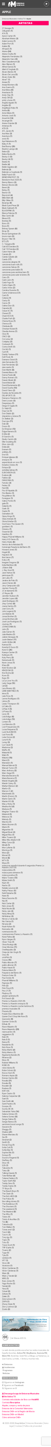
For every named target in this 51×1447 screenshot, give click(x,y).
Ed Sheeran (7, 429)
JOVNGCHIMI (7, 626)
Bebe (4, 151)
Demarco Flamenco (10, 398)
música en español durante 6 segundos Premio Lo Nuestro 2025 (23, 866)
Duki (4, 424)
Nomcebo (6, 929)
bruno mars (6, 236)
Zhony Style (7, 1304)
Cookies (18, 1426)
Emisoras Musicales (9, 19)
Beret (4, 187)
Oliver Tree (7, 942)
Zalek (4, 1296)
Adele (4, 46)
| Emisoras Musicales (28, 1423)
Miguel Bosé (7, 832)
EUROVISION (7, 472)
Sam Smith (6, 1101)
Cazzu (4, 303)
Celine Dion (7, 305)
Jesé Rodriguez (8, 601)
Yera (4, 1288)
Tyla (4, 1255)
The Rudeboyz (8, 1204)
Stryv (4, 1163)
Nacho (5, 885)
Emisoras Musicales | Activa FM (18, 4)
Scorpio (5, 1106)
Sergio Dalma (7, 1119)
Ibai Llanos (6, 557)
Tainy (4, 1170)
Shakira (5, 1132)
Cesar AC (6, 311)
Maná (4, 760)
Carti (4, 295)
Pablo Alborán (8, 962)
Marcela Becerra (9, 775)
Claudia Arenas (8, 331)
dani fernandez (8, 362)
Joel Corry (6, 609)
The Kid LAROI (8, 1196)
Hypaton (5, 555)
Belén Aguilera (8, 167)
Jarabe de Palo (8, 580)
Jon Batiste (6, 614)
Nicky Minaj (7, 913)
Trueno (5, 1250)
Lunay (4, 742)
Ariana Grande (8, 123)
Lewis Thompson (9, 704)
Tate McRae (7, 1175)
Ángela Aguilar (8, 103)
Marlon (5, 788)
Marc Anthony (8, 770)
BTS (4, 241)
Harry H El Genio (9, 539)
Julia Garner (7, 632)
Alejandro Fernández (11, 56)
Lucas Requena (8, 729)
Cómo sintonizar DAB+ (11, 1417)
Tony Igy (5, 1237)
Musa (4, 863)
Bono (4, 223)
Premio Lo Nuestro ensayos (13, 1003)
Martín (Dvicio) (8, 796)
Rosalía (5, 1080)
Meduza (5, 809)
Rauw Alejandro (8, 1029)
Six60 (4, 1142)
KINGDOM (6, 670)
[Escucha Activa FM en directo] (46, 3)
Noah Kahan (7, 926)
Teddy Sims (7, 1183)
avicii (4, 138)
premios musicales (9, 1009)
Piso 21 (5, 991)
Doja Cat (5, 411)
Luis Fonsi (6, 734)
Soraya (5, 1155)
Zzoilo (4, 1309)
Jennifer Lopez (8, 598)
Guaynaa (6, 531)
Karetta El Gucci (8, 647)
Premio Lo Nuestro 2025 (12, 1001)
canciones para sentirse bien (14, 272)
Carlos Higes (7, 285)
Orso (4, 955)
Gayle (4, 511)
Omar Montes (7, 947)
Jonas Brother (8, 616)
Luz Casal (6, 745)
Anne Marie (7, 113)
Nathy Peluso (7, 890)
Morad (5, 855)
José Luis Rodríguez (10, 621)
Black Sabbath (8, 208)
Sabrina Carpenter (10, 1096)
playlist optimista (9, 996)
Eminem (5, 449)
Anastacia (6, 92)
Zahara (5, 1294)
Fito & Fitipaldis (8, 490)
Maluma (5, 757)
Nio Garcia (6, 921)
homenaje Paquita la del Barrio (14, 547)
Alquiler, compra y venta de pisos (16, 1405)
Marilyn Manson (8, 786)
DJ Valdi (5, 408)
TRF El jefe (6, 1247)
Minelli (4, 845)
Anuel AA (6, 118)
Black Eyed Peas (9, 205)
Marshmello (7, 793)
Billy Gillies (6, 200)
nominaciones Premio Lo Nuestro (16, 934)
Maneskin (6, 763)
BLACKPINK (7, 210)
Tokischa (6, 1224)
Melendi (5, 814)
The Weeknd (7, 1211)
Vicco (4, 1263)
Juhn (4, 629)
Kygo (4, 678)
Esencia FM (42, 1353)
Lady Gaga (6, 683)
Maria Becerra (8, 778)
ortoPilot (5, 957)
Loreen (5, 722)
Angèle (5, 105)
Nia (3, 901)
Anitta (4, 110)
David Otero (7, 390)
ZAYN (4, 1301)
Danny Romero (8, 377)
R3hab (4, 1024)
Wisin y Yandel (8, 1276)
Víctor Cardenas (9, 1268)
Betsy (4, 190)
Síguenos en (14, 1382)
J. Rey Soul (6, 570)
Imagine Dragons (9, 562)
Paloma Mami (7, 970)
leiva (4, 693)
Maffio (4, 750)
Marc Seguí (7, 773)
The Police (6, 1199)
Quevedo (6, 1019)
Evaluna (5, 475)
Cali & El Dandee (9, 246)
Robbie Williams (8, 1062)
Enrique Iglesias (8, 457)
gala (4, 503)
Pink (4, 985)
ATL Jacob (6, 131)
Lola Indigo (6, 719)
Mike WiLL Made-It (10, 840)
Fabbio (5, 478)
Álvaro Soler (7, 77)
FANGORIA (6, 480)
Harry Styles (7, 542)
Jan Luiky (6, 578)
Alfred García (7, 67)
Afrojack (5, 49)
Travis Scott (7, 1245)
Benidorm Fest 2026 (10, 180)
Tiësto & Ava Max (9, 1219)
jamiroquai (6, 575)
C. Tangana (7, 244)
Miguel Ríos (7, 835)
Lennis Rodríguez (9, 698)
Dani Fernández (8, 365)
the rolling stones (9, 1201)
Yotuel (4, 1291)
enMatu (5, 452)
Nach (4, 883)
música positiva (8, 875)
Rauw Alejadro (8, 1026)
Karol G (5, 650)
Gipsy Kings (7, 516)
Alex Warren (7, 64)
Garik (4, 508)
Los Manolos (7, 724)
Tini (3, 1222)
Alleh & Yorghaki (9, 69)
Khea (4, 665)
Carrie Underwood (10, 293)
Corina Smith (7, 347)
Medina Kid (6, 806)
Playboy (5, 993)
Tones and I (7, 1229)
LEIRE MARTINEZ (9, 691)
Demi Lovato (7, 400)
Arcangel (6, 121)
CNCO (4, 336)
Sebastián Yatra (8, 1111)
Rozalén (5, 1086)
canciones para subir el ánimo (14, 275)
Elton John (6, 444)
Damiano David (8, 359)
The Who (6, 1214)
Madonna (6, 747)
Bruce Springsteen (10, 234)
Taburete (6, 1168)
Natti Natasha (7, 893)
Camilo (5, 259)
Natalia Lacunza (8, 888)
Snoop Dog (7, 1145)
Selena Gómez (8, 1114)
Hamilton (5, 534)
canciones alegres (10, 262)
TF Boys (5, 1188)
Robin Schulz (7, 1070)
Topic (4, 1240)
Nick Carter (7, 903)
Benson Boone (8, 185)
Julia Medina (7, 634)
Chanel (5, 313)
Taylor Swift (7, 1181)
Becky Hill (6, 159)
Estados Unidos (8, 465)
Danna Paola (7, 375)
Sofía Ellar (6, 1150)
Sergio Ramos (8, 1122)
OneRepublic (7, 949)
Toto (4, 1242)
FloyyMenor (7, 495)
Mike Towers (7, 837)
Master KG (6, 801)
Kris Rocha (6, 673)
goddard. (6, 526)
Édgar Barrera (8, 431)
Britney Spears (8, 228)
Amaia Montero (8, 85)
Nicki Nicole (7, 908)
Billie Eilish (6, 198)
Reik (4, 1037)
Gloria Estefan (8, 521)
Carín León (6, 280)
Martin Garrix (7, 799)
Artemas (5, 126)
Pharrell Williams (8, 980)
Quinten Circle (8, 1021)
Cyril (4, 352)
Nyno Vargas (7, 939)
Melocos (5, 817)
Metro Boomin (8, 824)
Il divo (4, 560)
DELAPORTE (7, 395)
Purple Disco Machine (11, 1014)
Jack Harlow (7, 573)
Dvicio (4, 426)
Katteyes (6, 655)
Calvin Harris (7, 251)
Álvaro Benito (7, 72)
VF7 (3, 1260)
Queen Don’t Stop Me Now (13, 1016)
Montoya (6, 850)
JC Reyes (6, 593)
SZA (4, 1165)
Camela (5, 254)
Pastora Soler (7, 975)
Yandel (5, 1286)
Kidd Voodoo (7, 668)
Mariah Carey (7, 783)
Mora (4, 853)
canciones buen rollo (11, 264)
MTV (4, 860)
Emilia (4, 447)
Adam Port (6, 43)
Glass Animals (7, 519)
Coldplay (6, 341)
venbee (5, 1258)
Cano (4, 277)
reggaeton (6, 1034)
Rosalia (5, 1083)
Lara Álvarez (7, 688)
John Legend (7, 611)
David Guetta (7, 388)
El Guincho (6, 436)
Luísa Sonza (7, 737)
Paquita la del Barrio (10, 973)
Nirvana (5, 924)
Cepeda (5, 308)
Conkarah (6, 344)
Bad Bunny (6, 146)
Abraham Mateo (9, 38)
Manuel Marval (8, 765)
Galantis (5, 506)
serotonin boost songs (11, 1124)
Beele (4, 162)
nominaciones (8, 931)
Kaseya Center (8, 652)
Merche (5, 822)
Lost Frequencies (9, 727)
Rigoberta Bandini (9, 1055)
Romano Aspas (8, 1075)
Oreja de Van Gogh (10, 952)
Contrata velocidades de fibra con (20, 1399)
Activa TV (21, 19)
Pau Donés (6, 978)
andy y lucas (7, 100)
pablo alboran (8, 965)
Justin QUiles (7, 642)
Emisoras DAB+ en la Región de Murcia (18, 1411)
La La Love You (8, 680)
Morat (4, 858)
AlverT (4, 79)
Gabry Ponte (7, 501)
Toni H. (5, 1235)
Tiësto (4, 1217)
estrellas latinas (8, 470)
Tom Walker (7, 1227)
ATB (4, 128)
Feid (4, 488)
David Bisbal (7, 382)
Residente (6, 1044)
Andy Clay (6, 95)
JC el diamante (8, 591)
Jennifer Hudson (9, 596)
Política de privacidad (33, 1426)
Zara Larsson (7, 1299)
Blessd (5, 218)
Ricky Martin (7, 1050)
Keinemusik (6, 660)
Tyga (4, 1253)
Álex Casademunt (9, 61)
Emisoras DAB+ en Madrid (13, 1414)
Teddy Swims (7, 1186)
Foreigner (6, 498)
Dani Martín (6, 370)
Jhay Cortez (7, 603)
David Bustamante (9, 385)
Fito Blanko (6, 493)
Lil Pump (5, 711)
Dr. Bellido (6, 418)
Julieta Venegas (8, 637)
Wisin (4, 1273)
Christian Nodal (8, 329)
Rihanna (5, 1057)
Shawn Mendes (8, 1134)
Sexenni (5, 1127)
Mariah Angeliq (8, 781)
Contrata (11, 1402)
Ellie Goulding (7, 442)
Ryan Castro (7, 1093)
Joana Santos (7, 606)
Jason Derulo (7, 583)
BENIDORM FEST (9, 177)
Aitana (4, 51)
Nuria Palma (7, 937)
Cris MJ (5, 349)
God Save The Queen (11, 524)
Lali (3, 686)
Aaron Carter (7, 36)
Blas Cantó (6, 216)
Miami (4, 827)
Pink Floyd (6, 988)
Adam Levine (7, 41)
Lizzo (4, 714)
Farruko (5, 483)
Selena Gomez (8, 1116)
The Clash (6, 1193)
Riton (4, 1060)
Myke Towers (8, 878)
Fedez (4, 485)
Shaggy (5, 1129)
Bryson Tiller (7, 239)
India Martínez (8, 565)
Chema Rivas (7, 321)
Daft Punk (6, 357)
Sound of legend (9, 1157)
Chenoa (5, 323)
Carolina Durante (9, 290)
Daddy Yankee (8, 354)
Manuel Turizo (8, 768)
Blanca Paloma (8, 213)
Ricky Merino (7, 1052)
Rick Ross (6, 1047)
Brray (4, 231)
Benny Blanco (8, 182)
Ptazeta (5, 1011)
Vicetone (6, 1265)
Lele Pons (6, 696)
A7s (3, 33)
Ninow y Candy (8, 919)
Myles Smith (7, 880)
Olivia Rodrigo (8, 944)
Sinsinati (5, 1140)
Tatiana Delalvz (8, 1178)
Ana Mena (6, 90)
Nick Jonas (6, 906)
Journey (5, 624)
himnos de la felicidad (11, 544)
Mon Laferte (7, 847)
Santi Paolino (7, 1104)
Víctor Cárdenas (9, 1271)
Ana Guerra (7, 87)
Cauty (4, 300)
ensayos (5, 460)
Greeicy (5, 529)
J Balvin (5, 567)
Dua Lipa (5, 421)
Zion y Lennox (8, 1306)
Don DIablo (6, 413)
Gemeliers (6, 513)
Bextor (5, 192)
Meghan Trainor (8, 811)
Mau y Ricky (7, 804)
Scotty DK (6, 1109)
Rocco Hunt (7, 1073)
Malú (4, 755)
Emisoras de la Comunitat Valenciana (17, 1408)
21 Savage (6, 28)
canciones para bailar (11, 269)
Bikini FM (6, 1356)
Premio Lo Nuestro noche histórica (16, 1006)
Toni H (4, 1232)
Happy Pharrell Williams (11, 537)
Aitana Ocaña (7, 54)
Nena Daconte (8, 898)
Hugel (4, 552)
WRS (4, 1278)
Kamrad (5, 644)
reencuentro (7, 1032)
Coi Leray (6, 339)
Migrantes (6, 829)
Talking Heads (8, 1173)
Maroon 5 (6, 791)
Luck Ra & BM (7, 732)
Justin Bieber (7, 639)
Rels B (4, 1039)
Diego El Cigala (8, 406)
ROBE (4, 1065)
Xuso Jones (7, 1281)
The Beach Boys (9, 1191)
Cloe (4, 334)
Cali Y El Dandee (9, 249)
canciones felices (9, 267)
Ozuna (5, 960)
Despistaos (6, 403)
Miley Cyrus (7, 842)
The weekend (8, 1209)
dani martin (6, 367)
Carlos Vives (7, 287)
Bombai (5, 221)
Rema (4, 1042)
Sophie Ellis (6, 1152)
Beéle (4, 164)
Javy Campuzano (9, 585)
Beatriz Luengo (8, 149)
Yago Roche (7, 1283)
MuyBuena (31, 1353)
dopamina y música (10, 416)
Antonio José (7, 115)
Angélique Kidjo (8, 108)
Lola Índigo (6, 716)
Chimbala (6, 326)
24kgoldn (6, 31)
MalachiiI (5, 752)
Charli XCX (6, 316)
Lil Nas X (5, 709)
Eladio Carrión (8, 439)
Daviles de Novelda (10, 393)
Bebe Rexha (7, 154)
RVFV (4, 1091)
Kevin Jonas (7, 662)
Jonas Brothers (8, 619)
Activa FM (21, 1353)
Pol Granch (6, 998)
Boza (4, 226)
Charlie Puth (7, 318)
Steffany (5, 1160)
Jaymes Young (8, 588)
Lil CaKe (5, 706)
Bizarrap (5, 203)
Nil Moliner (6, 916)
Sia (3, 1137)
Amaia (4, 82)
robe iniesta (7, 1068)
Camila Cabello (8, 257)
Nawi (4, 896)
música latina (7, 870)
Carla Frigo (6, 282)
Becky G (5, 156)
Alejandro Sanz (8, 59)
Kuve (4, 675)
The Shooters (8, 1206)
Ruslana (5, 1088)
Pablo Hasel (7, 967)
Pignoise (5, 983)
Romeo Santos (8, 1078)
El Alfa (4, 434)
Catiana (5, 298)
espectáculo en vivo (10, 462)
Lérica (4, 701)
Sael (4, 1098)
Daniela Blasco (8, 372)
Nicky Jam (6, 911)
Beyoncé (6, 195)
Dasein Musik (7, 380)
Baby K (5, 144)
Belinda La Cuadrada (10, 172)
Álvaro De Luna (8, 74)
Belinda (5, 169)
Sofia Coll (6, 1147)
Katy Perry (6, 657)
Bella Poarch (7, 174)
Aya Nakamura (8, 141)
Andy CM (6, 97)
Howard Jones (8, 549)
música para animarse (11, 872)
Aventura (6, 136)
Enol (4, 454)
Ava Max (5, 133)
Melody (5, 819)
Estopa (5, 467)
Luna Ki (5, 740)
